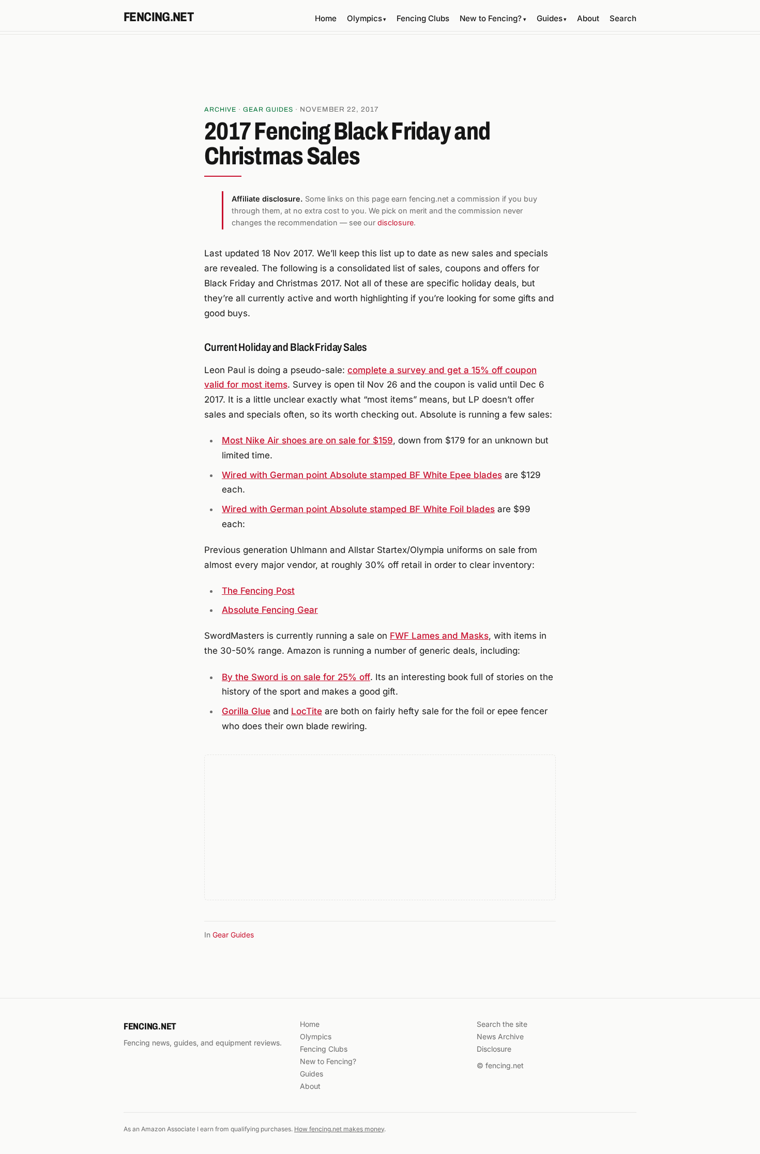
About (588, 18)
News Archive (500, 1036)
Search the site (502, 1024)
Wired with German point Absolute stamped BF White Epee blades (362, 475)
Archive (220, 109)
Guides (552, 18)
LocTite (306, 711)
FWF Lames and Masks (439, 635)
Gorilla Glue (246, 711)
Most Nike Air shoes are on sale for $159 (307, 440)
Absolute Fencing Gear (270, 610)
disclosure (395, 222)
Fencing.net (158, 17)
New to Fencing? (493, 18)
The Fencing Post (258, 591)
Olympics (366, 18)
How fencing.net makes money (339, 1129)
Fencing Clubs (423, 18)
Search (623, 18)
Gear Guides (268, 109)
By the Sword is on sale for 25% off (296, 677)
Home (326, 18)
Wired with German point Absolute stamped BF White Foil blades (358, 509)
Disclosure (494, 1048)
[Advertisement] (380, 73)
